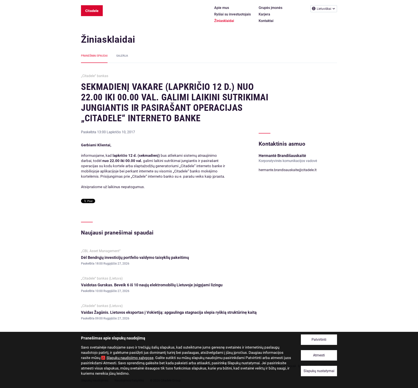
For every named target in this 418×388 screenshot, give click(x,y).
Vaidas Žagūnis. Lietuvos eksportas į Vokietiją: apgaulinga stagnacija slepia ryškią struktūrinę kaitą (169, 312)
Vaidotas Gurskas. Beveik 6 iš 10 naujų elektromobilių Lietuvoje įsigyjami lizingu (151, 285)
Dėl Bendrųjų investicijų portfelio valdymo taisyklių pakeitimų (135, 257)
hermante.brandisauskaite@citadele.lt (288, 170)
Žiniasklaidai (108, 39)
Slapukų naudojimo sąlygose (129, 358)
